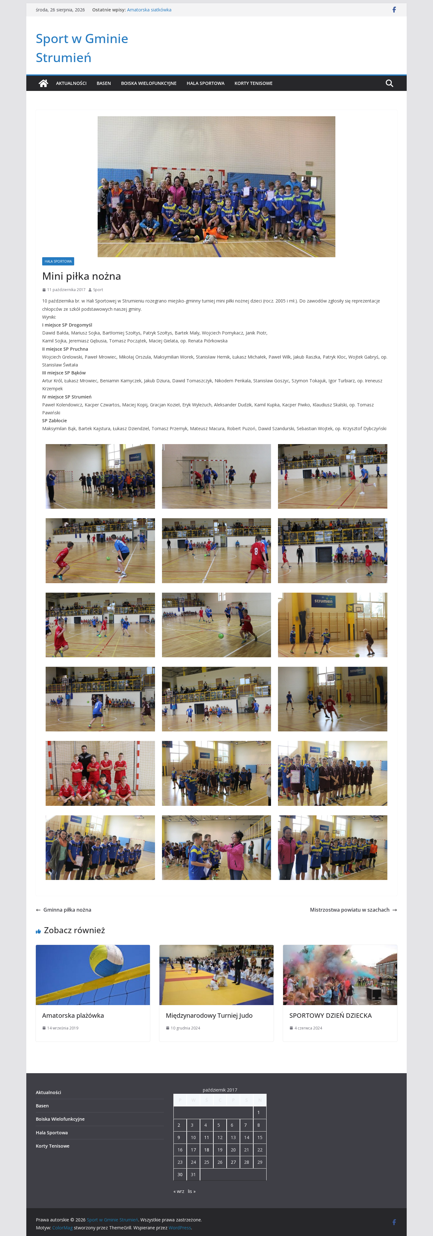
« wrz (178, 1191)
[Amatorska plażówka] (93, 949)
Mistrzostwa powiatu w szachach (350, 909)
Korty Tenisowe (254, 83)
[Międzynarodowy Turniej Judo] (216, 949)
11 (206, 1137)
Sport (98, 289)
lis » (192, 1191)
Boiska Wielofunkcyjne (149, 83)
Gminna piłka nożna (67, 909)
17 (193, 1150)
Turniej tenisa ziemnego (152, 7)
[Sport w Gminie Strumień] (43, 83)
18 (206, 1150)
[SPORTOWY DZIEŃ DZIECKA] (340, 949)
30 (180, 1174)
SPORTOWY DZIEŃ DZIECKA (330, 1015)
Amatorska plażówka (73, 1015)
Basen (104, 83)
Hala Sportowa (205, 83)
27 (233, 1162)
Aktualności (71, 83)
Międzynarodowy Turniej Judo (209, 1015)
